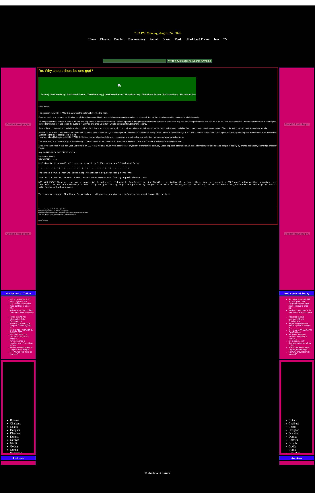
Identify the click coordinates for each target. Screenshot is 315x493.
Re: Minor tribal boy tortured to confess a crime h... (19, 336)
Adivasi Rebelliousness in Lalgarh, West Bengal (21, 348)
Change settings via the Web (46, 211)
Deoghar (15, 426)
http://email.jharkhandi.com (55, 187)
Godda (14, 443)
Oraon (166, 39)
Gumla (14, 446)
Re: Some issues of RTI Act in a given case (20, 300)
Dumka (14, 433)
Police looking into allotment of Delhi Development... (18, 319)
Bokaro (14, 416)
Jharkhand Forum (197, 39)
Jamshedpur (17, 453)
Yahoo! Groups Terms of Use (58, 214)
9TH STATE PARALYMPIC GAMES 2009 (21, 331)
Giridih (14, 439)
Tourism (119, 39)
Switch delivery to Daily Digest (63, 212)
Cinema (105, 39)
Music (178, 39)
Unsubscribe (72, 214)
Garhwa (14, 436)
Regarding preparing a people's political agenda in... (20, 325)
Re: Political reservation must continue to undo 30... (20, 306)
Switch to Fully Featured (81, 212)
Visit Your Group (43, 214)
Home (92, 39)
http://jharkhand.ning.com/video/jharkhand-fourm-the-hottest (132, 194)
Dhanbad (15, 430)
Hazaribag (16, 449)
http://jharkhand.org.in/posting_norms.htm (105, 173)
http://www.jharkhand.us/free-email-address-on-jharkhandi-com (213, 184)
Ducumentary (136, 39)
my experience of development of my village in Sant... (21, 343)
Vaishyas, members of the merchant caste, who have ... (22, 312)
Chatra (14, 423)
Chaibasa (15, 420)
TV (225, 39)
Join (216, 39)
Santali (154, 39)
